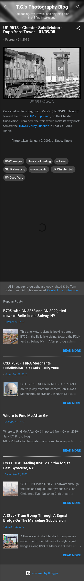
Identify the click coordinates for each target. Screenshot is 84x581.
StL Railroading (15, 169)
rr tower (61, 161)
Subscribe (71, 290)
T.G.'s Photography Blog (42, 7)
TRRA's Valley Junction (34, 126)
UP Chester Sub (63, 169)
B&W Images (13, 161)
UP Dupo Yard (14, 177)
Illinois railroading (39, 161)
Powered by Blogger (44, 573)
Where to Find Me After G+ (25, 415)
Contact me (55, 290)
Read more (72, 350)
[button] (78, 29)
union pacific (38, 169)
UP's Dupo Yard (40, 116)
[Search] (78, 7)
